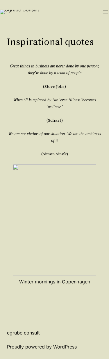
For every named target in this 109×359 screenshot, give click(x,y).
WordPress (65, 347)
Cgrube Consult (23, 333)
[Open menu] (105, 11)
